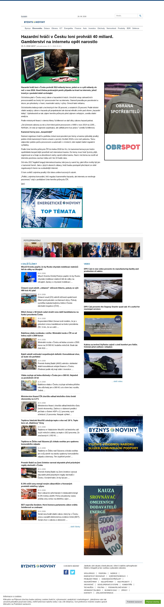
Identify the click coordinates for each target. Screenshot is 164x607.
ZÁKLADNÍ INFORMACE (104, 593)
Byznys (28, 28)
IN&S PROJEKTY (123, 582)
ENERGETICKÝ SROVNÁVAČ (94, 576)
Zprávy (124, 590)
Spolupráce (89, 573)
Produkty (121, 28)
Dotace (47, 28)
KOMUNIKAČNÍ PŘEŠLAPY (111, 579)
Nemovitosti (111, 28)
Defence (135, 28)
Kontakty (24, 16)
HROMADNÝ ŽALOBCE (92, 590)
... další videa (117, 381)
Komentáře (127, 585)
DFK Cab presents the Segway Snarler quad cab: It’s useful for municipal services (112, 308)
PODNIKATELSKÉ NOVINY (117, 587)
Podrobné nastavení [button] (134, 602)
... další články (74, 527)
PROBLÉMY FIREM (91, 579)
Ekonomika (37, 28)
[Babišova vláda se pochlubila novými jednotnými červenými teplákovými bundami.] (33, 249)
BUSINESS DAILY (111, 590)
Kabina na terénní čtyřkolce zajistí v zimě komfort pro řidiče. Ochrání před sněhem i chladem (111, 345)
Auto (85, 28)
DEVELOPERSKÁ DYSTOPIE (108, 585)
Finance (78, 28)
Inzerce (113, 573)
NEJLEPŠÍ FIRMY (107, 582)
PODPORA (102, 573)
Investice (92, 28)
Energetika (68, 28)
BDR (129, 28)
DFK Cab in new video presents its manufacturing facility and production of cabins (111, 270)
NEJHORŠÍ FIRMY (90, 582)
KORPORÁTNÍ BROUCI (117, 576)
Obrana (55, 28)
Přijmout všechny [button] (152, 602)
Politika (101, 587)
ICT (60, 28)
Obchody (101, 28)
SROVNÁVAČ (89, 585)
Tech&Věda (88, 587)
